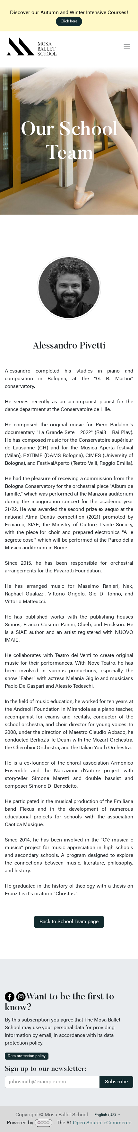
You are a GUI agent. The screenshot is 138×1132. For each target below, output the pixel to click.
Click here (69, 21)
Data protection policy (27, 1056)
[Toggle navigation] (126, 46)
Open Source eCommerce (102, 1123)
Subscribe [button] (116, 1082)
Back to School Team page (69, 921)
